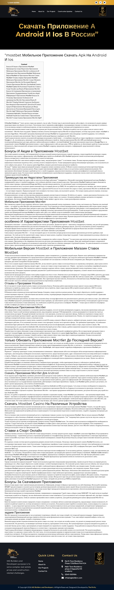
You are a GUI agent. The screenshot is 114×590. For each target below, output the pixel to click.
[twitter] (104, 2)
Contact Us (78, 11)
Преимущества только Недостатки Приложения (22, 69)
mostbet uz (25, 175)
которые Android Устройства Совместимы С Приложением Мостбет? (23, 115)
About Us (41, 11)
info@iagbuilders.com (73, 578)
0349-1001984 (14, 3)
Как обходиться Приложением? (16, 104)
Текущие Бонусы (27, 113)
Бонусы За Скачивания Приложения (18, 91)
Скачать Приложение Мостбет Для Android (20, 84)
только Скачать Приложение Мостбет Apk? (27, 118)
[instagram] (100, 2)
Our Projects (51, 11)
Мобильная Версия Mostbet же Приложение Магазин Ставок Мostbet (23, 75)
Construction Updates (65, 11)
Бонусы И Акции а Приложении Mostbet (20, 67)
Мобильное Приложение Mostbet (27, 111)
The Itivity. (92, 587)
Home (34, 11)
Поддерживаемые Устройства (25, 93)
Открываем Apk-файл (13, 113)
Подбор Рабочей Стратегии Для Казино (26, 102)
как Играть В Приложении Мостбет (28, 89)
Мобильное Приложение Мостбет (17, 71)
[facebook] (96, 2)
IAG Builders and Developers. (42, 587)
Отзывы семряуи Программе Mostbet (25, 78)
